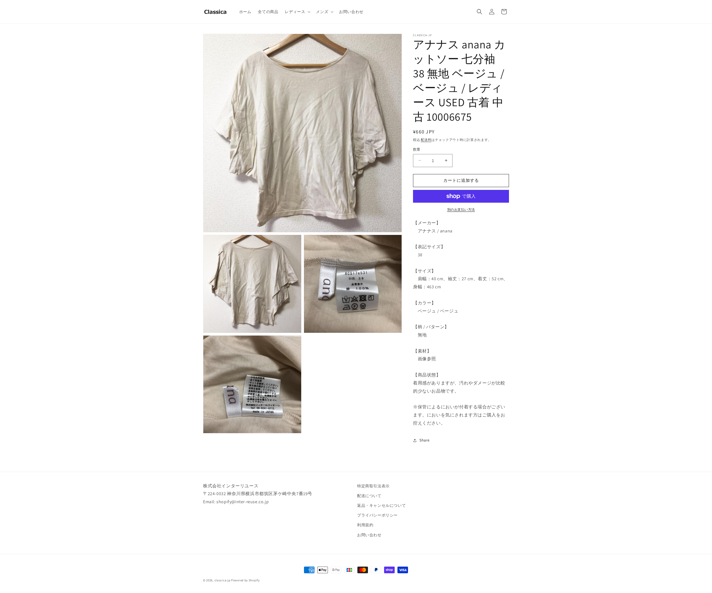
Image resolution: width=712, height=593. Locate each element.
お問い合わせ (369, 534)
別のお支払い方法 (461, 209)
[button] (297, 12)
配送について (369, 495)
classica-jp (222, 580)
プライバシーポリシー (377, 515)
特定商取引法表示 (373, 485)
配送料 (426, 140)
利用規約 (365, 524)
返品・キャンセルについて (381, 505)
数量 (417, 149)
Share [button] (424, 440)
